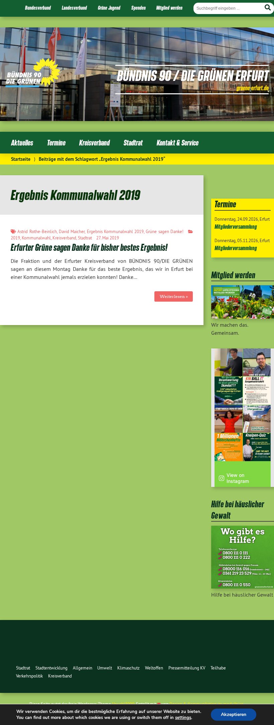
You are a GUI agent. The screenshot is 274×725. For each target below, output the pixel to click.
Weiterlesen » (174, 296)
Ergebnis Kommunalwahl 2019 (115, 231)
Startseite (20, 159)
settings (183, 718)
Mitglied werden (169, 8)
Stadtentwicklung (51, 667)
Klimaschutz (128, 667)
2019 (15, 237)
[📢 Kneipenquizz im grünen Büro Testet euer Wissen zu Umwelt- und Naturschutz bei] (257, 447)
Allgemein (82, 667)
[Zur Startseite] (32, 85)
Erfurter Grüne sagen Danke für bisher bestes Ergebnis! (89, 247)
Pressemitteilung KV (186, 667)
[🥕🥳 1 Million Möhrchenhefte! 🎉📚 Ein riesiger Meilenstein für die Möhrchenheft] (229, 447)
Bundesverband (38, 8)
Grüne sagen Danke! (164, 231)
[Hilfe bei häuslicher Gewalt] (242, 586)
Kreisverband (94, 142)
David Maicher (72, 231)
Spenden (138, 8)
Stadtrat (133, 142)
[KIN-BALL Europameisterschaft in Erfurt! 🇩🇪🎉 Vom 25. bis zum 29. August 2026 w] (257, 391)
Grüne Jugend (109, 8)
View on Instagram (238, 478)
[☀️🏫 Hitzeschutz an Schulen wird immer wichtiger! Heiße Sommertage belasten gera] (257, 362)
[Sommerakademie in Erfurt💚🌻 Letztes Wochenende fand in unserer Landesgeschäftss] (229, 362)
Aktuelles (22, 142)
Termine (56, 142)
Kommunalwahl (36, 237)
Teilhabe (218, 667)
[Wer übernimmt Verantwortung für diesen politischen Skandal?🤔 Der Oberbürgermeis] (229, 391)
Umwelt (104, 667)
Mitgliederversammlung (236, 226)
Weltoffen (154, 667)
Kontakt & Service (177, 142)
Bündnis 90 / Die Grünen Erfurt (193, 75)
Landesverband (74, 8)
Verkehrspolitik (29, 676)
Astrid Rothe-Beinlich (36, 231)
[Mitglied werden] (242, 316)
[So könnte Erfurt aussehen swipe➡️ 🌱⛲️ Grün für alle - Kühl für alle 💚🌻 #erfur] (257, 419)
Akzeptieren (233, 714)
